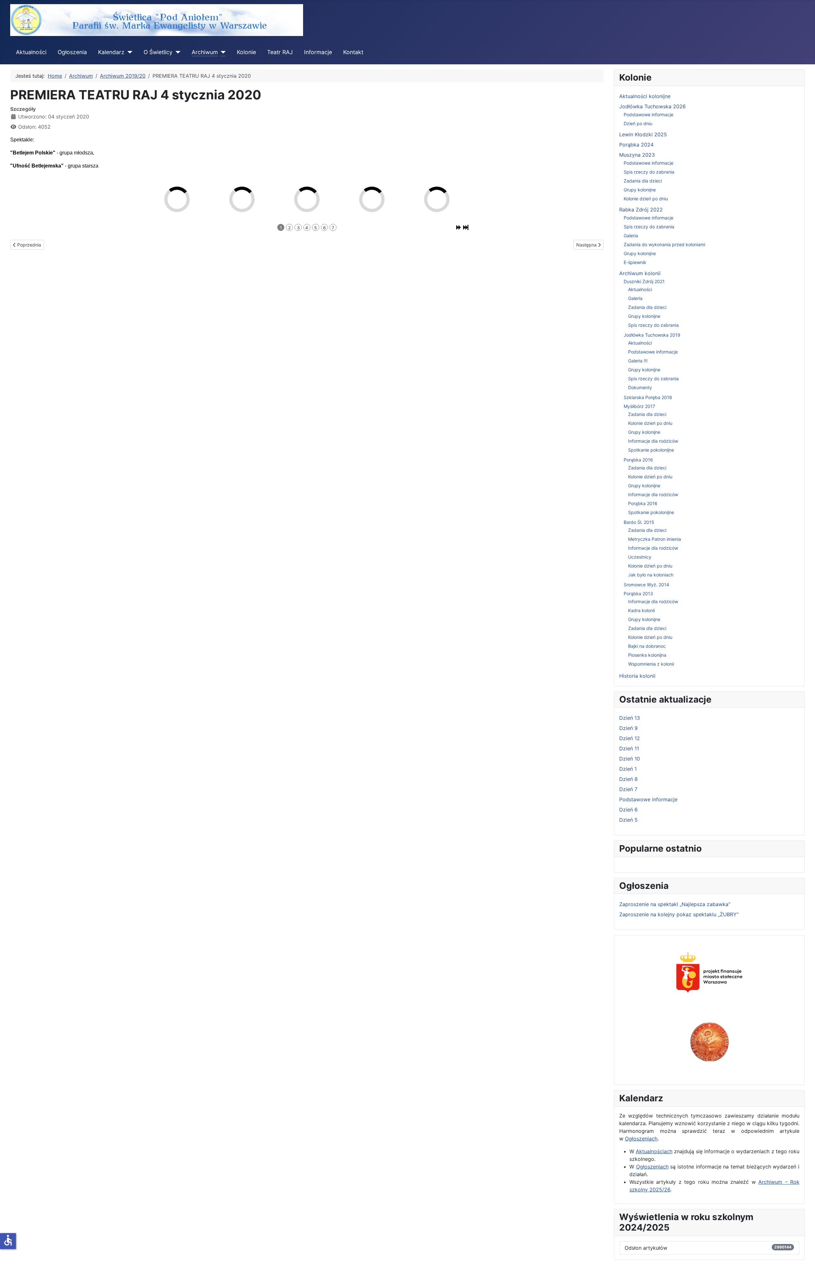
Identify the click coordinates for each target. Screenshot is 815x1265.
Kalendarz (111, 52)
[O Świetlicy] (177, 52)
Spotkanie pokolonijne (651, 450)
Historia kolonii (637, 676)
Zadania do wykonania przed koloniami (664, 244)
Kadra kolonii (641, 610)
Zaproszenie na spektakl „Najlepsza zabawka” (674, 904)
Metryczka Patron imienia (654, 539)
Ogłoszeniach (641, 1138)
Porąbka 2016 (638, 459)
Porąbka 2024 (636, 144)
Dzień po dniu (638, 123)
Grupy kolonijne (640, 189)
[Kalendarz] (128, 52)
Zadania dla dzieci (643, 180)
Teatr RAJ (280, 52)
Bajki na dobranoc (647, 646)
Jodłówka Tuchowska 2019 (652, 335)
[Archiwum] (222, 52)
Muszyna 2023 (637, 155)
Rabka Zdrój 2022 (641, 209)
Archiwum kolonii (640, 273)
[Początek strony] (804, 1253)
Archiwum (205, 52)
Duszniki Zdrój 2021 (644, 281)
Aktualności (31, 52)
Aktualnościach (654, 1151)
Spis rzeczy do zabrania (649, 172)
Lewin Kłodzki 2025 (643, 134)
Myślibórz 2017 (639, 406)
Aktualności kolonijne (644, 96)
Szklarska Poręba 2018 (648, 397)
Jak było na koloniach (650, 574)
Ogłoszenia (72, 52)
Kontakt (353, 52)
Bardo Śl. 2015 (639, 522)
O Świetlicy (158, 52)
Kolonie (246, 52)
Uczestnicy (639, 557)
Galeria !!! (638, 360)
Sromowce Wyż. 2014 (646, 584)
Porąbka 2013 (638, 593)
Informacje (318, 52)
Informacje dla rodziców (653, 441)
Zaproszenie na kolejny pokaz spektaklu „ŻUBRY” (679, 914)
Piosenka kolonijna (647, 655)
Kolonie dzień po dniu (646, 198)
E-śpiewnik (635, 262)
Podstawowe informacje (648, 114)
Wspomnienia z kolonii (651, 664)
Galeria (631, 235)
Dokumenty (640, 387)
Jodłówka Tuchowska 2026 (652, 106)
